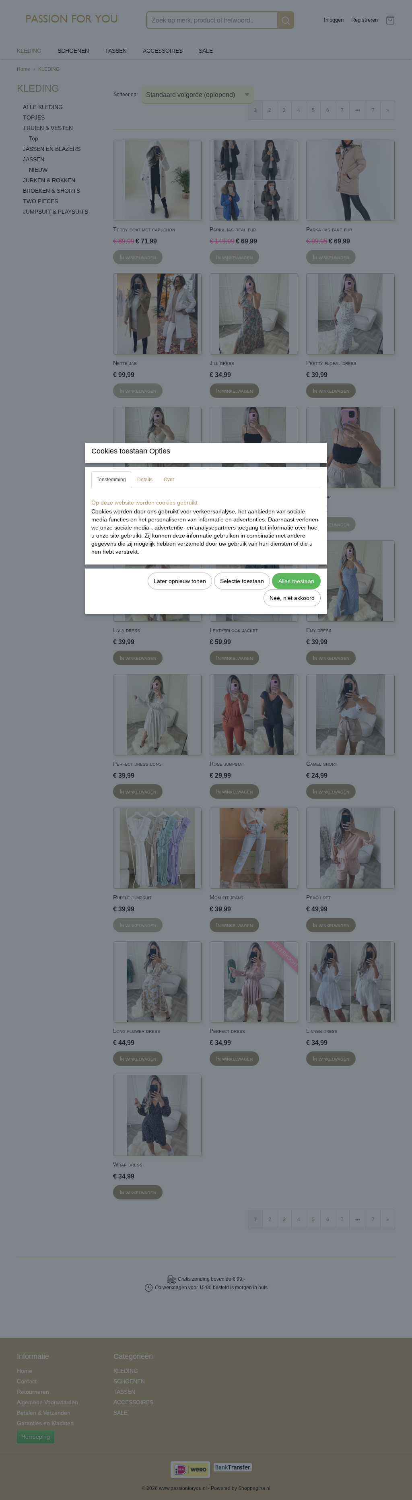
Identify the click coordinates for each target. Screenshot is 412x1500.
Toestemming (111, 479)
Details (144, 479)
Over (169, 479)
